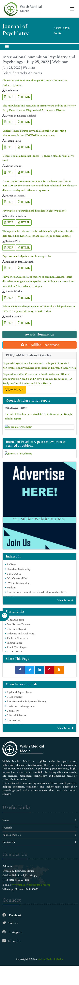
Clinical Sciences (16, 715)
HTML (25, 97)
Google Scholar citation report (28, 400)
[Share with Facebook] (20, 670)
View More (64, 600)
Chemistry (12, 711)
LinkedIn (14, 941)
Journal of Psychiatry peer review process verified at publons (35, 443)
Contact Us (8, 842)
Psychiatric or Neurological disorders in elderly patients (34, 211)
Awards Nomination (39, 334)
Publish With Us (11, 835)
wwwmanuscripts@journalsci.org (31, 885)
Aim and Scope (15, 620)
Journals (7, 828)
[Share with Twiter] (29, 670)
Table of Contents (17, 638)
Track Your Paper (16, 647)
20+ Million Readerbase (41, 345)
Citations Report (16, 629)
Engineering (13, 720)
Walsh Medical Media (50, 959)
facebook (15, 915)
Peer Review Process (18, 624)
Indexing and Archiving (20, 634)
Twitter (13, 923)
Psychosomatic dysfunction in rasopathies (26, 256)
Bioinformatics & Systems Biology (26, 702)
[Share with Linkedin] (39, 670)
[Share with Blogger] (58, 670)
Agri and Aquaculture (19, 692)
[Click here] (39, 426)
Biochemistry (14, 697)
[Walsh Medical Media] (22, 9)
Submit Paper (14, 643)
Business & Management (21, 706)
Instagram (15, 932)
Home (5, 820)
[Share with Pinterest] (49, 670)
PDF (9, 97)
